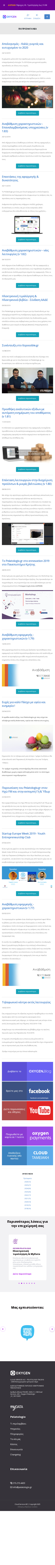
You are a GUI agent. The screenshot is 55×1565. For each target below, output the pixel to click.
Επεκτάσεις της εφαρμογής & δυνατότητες (20, 178)
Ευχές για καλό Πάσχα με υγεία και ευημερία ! (24, 704)
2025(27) (27, 1185)
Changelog (15, 1454)
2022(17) (27, 1195)
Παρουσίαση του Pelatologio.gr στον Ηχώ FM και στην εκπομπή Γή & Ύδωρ (26, 789)
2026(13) (27, 1182)
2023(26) (27, 1192)
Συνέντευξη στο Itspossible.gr (20, 345)
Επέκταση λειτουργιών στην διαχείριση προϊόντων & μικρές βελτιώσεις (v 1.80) (27, 482)
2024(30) (27, 1188)
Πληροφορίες (16, 1434)
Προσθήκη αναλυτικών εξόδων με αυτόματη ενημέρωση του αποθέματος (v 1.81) (26, 412)
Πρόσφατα (27, 1178)
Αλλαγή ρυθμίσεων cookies (27, 1507)
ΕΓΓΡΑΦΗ (27, 18)
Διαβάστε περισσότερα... (27, 113)
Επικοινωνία (16, 1449)
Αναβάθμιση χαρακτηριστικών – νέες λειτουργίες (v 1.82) (25, 252)
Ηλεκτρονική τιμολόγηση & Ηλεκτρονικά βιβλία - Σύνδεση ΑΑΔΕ (25, 298)
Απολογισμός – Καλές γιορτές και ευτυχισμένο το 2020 (22, 45)
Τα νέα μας (15, 1439)
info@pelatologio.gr (22, 1487)
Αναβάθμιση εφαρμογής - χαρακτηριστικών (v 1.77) (18, 906)
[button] (3, 1329)
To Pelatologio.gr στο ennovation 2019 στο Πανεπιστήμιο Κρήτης (25, 562)
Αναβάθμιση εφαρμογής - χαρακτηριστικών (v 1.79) (18, 636)
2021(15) (27, 1198)
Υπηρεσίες (15, 1428)
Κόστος (13, 1444)
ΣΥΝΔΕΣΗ (36, 18)
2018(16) (27, 1208)
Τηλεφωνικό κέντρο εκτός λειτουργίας (26, 1002)
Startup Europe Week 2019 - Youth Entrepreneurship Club (23, 835)
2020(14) (27, 1202)
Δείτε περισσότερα (22, 1274)
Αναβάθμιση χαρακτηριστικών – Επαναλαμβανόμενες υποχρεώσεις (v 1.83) (25, 127)
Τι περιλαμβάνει (18, 1423)
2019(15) (27, 1205)
